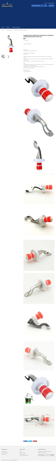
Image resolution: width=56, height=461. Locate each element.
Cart (52, 5)
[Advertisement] (28, 16)
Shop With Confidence (24, 455)
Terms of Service (5, 452)
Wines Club (6, 460)
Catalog (8, 27)
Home (3, 27)
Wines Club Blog (16, 27)
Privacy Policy (4, 451)
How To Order (22, 452)
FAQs (21, 451)
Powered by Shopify (13, 460)
